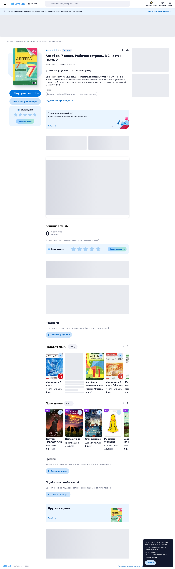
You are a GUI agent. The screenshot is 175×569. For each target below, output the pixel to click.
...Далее (154, 557)
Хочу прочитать (22, 93)
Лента (34, 4)
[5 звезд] (35, 115)
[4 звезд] (30, 115)
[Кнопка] (124, 346)
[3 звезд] (25, 115)
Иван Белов (51, 445)
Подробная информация (58, 100)
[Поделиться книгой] (127, 50)
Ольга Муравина (68, 64)
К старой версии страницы (157, 11)
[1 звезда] (16, 115)
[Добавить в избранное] (123, 50)
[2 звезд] (20, 115)
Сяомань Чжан (111, 445)
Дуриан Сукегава (93, 443)
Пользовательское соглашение (129, 566)
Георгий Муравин (53, 64)
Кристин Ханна (72, 443)
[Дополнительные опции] (38, 93)
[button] (25, 66)
